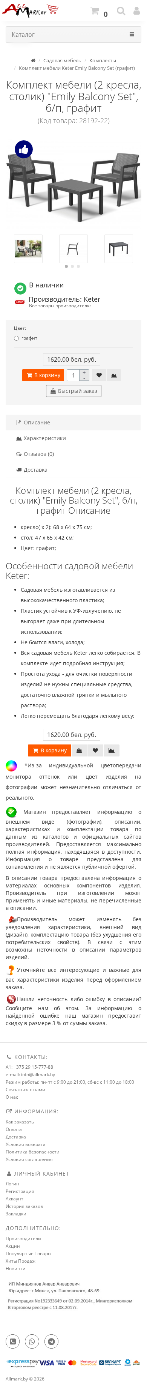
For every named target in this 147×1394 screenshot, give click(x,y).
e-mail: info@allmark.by (30, 1074)
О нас (12, 1097)
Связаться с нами (25, 1089)
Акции (13, 1246)
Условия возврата (26, 1144)
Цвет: (20, 328)
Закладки (16, 1214)
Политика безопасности (33, 1152)
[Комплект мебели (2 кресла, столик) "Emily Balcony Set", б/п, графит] (73, 184)
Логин (12, 1183)
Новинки (16, 1268)
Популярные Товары (28, 1253)
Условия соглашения (29, 1159)
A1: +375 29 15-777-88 (29, 1067)
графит (29, 338)
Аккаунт (14, 1199)
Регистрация (20, 1191)
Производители (23, 1238)
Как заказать (20, 1122)
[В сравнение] (114, 375)
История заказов (24, 1206)
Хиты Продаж (20, 1261)
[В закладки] (99, 375)
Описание (36, 422)
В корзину (46, 375)
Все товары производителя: (60, 305)
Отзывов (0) (38, 453)
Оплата (14, 1129)
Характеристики (44, 438)
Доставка (34, 469)
